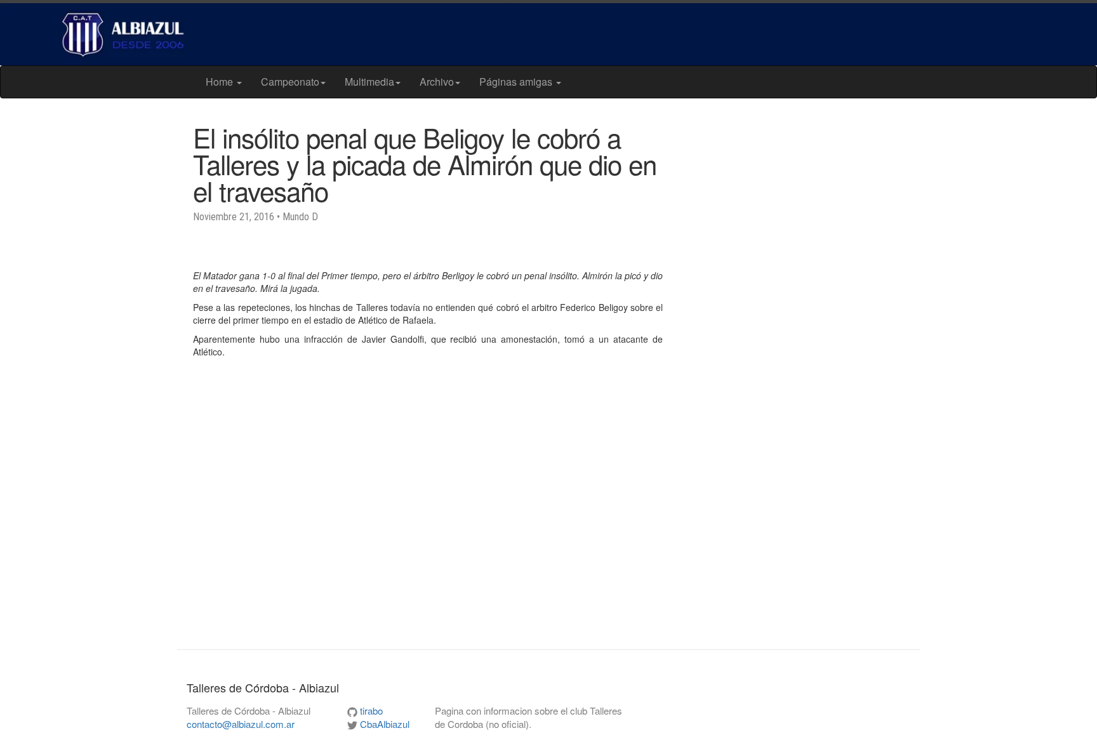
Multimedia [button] (369, 81)
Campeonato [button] (290, 81)
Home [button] (221, 81)
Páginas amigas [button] (517, 81)
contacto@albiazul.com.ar (241, 723)
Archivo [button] (437, 81)
